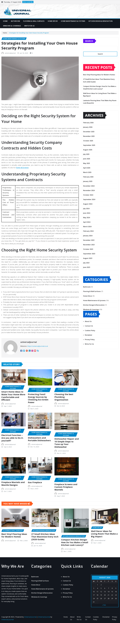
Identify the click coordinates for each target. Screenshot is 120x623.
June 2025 (86, 159)
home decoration (22, 168)
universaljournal (10, 53)
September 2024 (89, 199)
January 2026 (87, 127)
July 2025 (86, 154)
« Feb (104, 605)
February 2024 (88, 231)
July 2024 (86, 209)
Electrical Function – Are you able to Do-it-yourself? (12, 438)
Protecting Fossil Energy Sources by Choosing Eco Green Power (38, 398)
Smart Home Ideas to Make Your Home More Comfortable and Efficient (13, 395)
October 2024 (88, 195)
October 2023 (88, 249)
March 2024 (87, 227)
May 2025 (86, 163)
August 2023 (87, 258)
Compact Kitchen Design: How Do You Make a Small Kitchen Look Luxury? (74, 542)
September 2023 (89, 254)
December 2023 (88, 240)
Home (5, 21)
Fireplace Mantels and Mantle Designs (13, 483)
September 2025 (89, 145)
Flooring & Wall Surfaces (33, 21)
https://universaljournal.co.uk (37, 346)
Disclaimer (88, 335)
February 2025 (88, 177)
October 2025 (88, 141)
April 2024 (86, 222)
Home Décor (53, 21)
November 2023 (89, 245)
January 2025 (87, 181)
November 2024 (89, 190)
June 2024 (86, 213)
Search (89, 40)
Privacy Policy (90, 339)
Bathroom (15, 21)
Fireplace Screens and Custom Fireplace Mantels (65, 487)
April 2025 (86, 168)
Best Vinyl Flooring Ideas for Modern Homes (99, 75)
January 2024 (87, 236)
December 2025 (88, 132)
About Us (88, 321)
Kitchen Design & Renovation (100, 21)
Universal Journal (30, 617)
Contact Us (89, 326)
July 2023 (86, 263)
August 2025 (87, 150)
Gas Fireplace (35, 482)
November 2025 (89, 136)
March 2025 (87, 172)
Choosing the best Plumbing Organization (63, 397)
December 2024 (88, 186)
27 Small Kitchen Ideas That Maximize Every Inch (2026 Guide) (44, 537)
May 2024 (86, 218)
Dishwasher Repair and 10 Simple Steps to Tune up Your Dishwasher (66, 442)
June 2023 (86, 267)
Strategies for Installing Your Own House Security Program (29, 33)
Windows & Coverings (12, 26)
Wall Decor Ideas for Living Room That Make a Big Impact (104, 534)
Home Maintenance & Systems (73, 21)
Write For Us (29, 26)
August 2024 (87, 204)
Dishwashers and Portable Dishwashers (39, 439)
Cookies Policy (90, 330)
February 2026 (88, 123)
